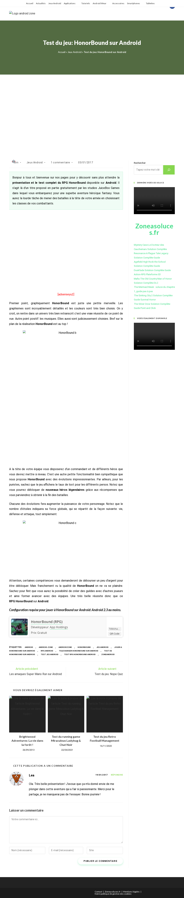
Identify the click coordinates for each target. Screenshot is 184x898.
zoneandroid (108, 654)
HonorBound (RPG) (47, 621)
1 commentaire (60, 162)
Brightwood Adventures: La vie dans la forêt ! (27, 740)
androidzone (65, 647)
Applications (69, 3)
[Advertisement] (92, 113)
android (29, 647)
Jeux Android (54, 3)
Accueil (29, 3)
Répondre (117, 775)
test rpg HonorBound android (80, 654)
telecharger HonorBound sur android (78, 651)
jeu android (102, 647)
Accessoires (118, 3)
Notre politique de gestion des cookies (113, 893)
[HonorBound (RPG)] (19, 627)
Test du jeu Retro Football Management (104, 738)
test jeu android (49, 654)
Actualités (41, 3)
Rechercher (140, 163)
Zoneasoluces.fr (113, 891)
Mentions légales (131, 891)
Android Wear (99, 3)
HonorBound (84, 647)
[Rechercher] (169, 170)
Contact (98, 891)
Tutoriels (85, 3)
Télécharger (115, 628)
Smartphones (133, 3)
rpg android (47, 651)
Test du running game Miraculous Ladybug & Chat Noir (66, 740)
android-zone (46, 647)
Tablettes (150, 3)
